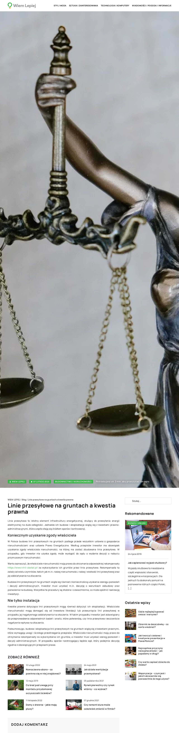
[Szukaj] (128, 501)
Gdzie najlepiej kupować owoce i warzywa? (151, 613)
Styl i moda (60, 5)
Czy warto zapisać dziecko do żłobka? (154, 663)
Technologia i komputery (115, 5)
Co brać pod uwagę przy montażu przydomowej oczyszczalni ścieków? (39, 689)
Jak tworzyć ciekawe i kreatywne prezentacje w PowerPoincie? (151, 638)
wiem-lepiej (18, 482)
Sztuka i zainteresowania (83, 5)
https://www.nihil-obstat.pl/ (23, 567)
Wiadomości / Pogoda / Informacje (151, 5)
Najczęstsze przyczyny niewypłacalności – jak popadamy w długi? (150, 651)
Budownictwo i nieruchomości (73, 481)
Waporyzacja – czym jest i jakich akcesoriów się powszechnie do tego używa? (153, 676)
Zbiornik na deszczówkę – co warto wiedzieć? (153, 625)
